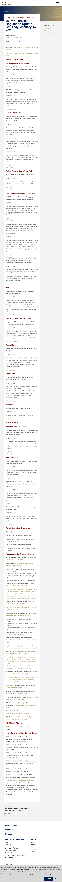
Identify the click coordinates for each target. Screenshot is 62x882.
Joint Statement (12, 109)
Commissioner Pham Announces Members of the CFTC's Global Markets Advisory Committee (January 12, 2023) (22, 679)
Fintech (45, 31)
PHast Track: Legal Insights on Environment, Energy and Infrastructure (16, 847)
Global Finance (47, 28)
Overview (10, 190)
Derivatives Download (10, 852)
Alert (8, 218)
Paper (9, 478)
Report (9, 419)
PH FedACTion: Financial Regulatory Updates (20, 17)
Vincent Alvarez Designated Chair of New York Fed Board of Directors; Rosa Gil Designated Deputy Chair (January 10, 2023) (22, 591)
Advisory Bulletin (12, 341)
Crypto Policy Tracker (10, 850)
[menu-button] (58, 3)
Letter (9, 86)
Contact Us (34, 851)
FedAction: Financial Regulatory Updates (15, 855)
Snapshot (10, 187)
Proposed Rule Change (14, 315)
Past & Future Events (10, 857)
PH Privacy (8, 844)
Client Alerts (8, 842)
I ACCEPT (48, 878)
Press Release (11, 138)
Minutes (9, 524)
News (32, 842)
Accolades (33, 844)
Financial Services (48, 33)
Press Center (34, 849)
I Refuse (57, 878)
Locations (33, 847)
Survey (9, 165)
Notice (9, 254)
